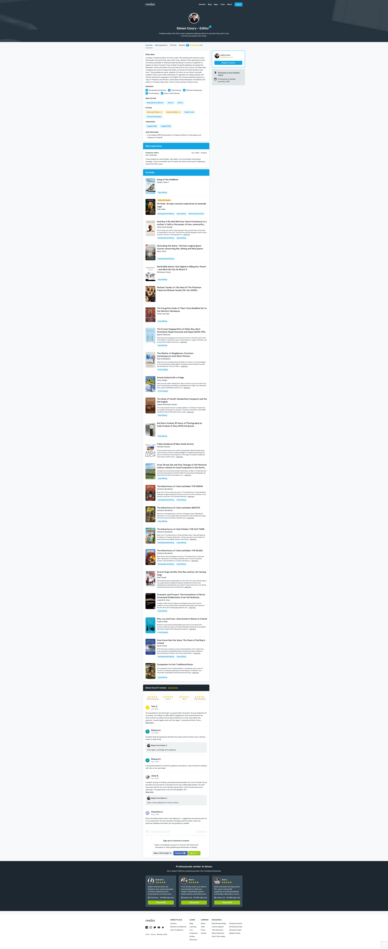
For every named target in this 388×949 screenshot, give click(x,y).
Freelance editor (152, 153)
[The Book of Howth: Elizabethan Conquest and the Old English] (150, 405)
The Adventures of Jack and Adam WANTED (178, 508)
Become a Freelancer (178, 927)
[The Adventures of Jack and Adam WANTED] (150, 514)
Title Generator (217, 930)
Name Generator (218, 933)
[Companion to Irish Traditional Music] (150, 671)
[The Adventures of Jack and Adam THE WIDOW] (150, 493)
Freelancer (194, 933)
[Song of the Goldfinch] (150, 186)
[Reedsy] (150, 4)
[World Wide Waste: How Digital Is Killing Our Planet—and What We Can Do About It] (150, 273)
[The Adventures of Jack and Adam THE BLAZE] (150, 557)
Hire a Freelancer (176, 930)
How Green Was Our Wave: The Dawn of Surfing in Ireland (181, 641)
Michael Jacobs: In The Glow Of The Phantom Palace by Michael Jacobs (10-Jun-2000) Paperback (179, 289)
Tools (222, 4)
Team (203, 927)
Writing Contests (235, 923)
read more (186, 235)
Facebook (179, 853)
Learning (193, 927)
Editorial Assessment (194, 90)
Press (203, 930)
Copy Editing (176, 90)
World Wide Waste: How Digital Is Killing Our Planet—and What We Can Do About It (181, 268)
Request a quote (228, 63)
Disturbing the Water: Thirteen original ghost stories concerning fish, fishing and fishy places (180, 247)
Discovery (193, 940)
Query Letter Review (172, 93)
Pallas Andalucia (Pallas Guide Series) (175, 444)
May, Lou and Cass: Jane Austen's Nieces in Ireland (182, 619)
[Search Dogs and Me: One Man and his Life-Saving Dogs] (150, 578)
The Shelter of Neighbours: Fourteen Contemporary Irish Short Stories (175, 354)
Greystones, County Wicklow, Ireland (229, 74)
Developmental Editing (157, 90)
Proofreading (154, 93)
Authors (173, 923)
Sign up (193, 853)
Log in (238, 4)
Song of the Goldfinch (167, 179)
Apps (216, 4)
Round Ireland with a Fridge (170, 377)
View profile (161, 902)
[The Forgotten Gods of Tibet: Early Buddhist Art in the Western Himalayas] (150, 315)
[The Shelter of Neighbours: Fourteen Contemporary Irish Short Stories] (150, 360)
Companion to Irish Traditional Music (175, 664)
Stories (203, 933)
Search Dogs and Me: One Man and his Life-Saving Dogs (181, 573)
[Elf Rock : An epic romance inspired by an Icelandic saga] (150, 207)
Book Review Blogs (219, 923)
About (229, 4)
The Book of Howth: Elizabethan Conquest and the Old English (182, 400)
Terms (148, 934)
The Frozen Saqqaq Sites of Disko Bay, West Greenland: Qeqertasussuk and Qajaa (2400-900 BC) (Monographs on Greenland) (181, 330)
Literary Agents (218, 927)
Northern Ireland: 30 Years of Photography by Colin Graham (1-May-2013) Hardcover (179, 424)
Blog (209, 4)
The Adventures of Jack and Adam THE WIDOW (180, 486)
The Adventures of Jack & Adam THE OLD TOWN (180, 529)
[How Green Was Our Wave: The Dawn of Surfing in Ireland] (150, 647)
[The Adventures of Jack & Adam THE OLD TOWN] (150, 536)
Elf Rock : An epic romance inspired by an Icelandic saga (181, 205)
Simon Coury (225, 55)
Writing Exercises (235, 927)
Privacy (153, 934)
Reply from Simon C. (159, 745)
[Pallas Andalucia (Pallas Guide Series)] (150, 450)
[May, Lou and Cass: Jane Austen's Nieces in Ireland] (150, 625)
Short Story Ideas (218, 936)
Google (161, 853)
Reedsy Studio (234, 933)
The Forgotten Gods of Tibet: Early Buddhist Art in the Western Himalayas (182, 309)
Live (191, 930)
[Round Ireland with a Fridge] (150, 384)
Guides (192, 936)
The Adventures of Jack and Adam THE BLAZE (180, 550)
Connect (202, 4)
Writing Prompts (235, 930)
